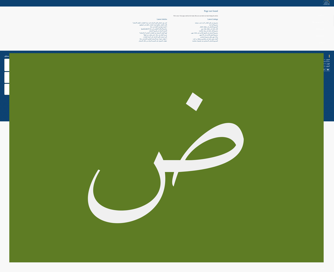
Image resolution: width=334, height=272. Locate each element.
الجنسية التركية (320, 29)
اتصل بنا (322, 49)
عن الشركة (321, 15)
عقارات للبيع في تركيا (318, 22)
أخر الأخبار (321, 42)
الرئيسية (322, 8)
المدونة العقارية (320, 35)
